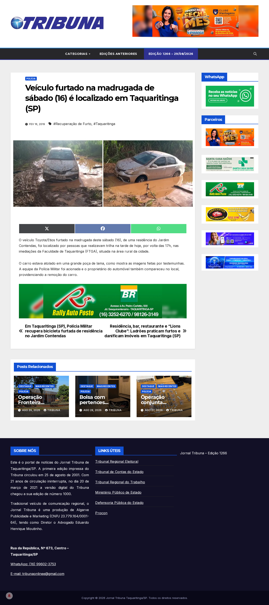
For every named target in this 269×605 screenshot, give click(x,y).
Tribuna (53, 410)
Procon (101, 513)
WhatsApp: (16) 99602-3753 (33, 564)
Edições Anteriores (118, 54)
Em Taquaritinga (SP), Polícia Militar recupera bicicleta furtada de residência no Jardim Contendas (64, 331)
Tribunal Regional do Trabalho (120, 482)
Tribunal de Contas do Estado (119, 472)
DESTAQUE (25, 386)
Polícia (31, 78)
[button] (195, 21)
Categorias (76, 54)
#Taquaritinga (104, 124)
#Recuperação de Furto (72, 124)
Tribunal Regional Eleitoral (116, 461)
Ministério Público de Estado (118, 492)
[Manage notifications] (9, 595)
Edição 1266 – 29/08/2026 (171, 54)
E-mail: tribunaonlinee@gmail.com (37, 574)
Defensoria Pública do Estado (119, 503)
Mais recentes (45, 386)
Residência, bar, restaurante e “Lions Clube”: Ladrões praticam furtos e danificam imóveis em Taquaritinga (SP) (142, 331)
